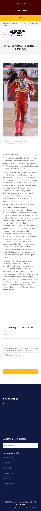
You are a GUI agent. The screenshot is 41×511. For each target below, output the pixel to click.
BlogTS (8, 66)
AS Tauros (6, 489)
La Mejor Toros (8, 473)
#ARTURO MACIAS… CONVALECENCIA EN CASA (20, 24)
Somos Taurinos (8, 478)
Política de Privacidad (15, 508)
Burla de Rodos (8, 468)
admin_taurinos (19, 141)
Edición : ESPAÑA (21, 10)
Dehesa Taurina (8, 458)
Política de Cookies (30, 508)
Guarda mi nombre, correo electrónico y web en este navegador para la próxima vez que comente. (20, 349)
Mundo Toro (7, 463)
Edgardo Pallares (9, 483)
